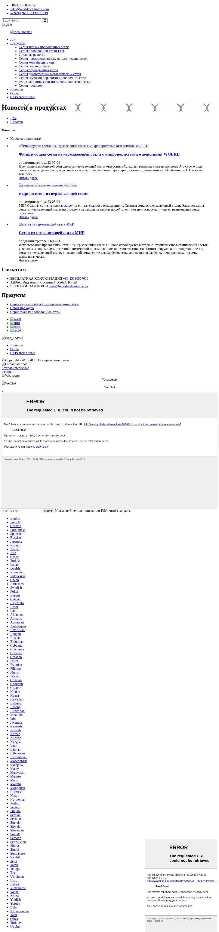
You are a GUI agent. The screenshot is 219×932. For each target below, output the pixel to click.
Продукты (17, 43)
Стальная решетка (32, 54)
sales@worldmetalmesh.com (68, 286)
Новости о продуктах (25, 138)
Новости (16, 89)
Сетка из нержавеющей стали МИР (51, 232)
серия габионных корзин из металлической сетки (55, 81)
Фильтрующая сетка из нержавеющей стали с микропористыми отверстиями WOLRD (99, 154)
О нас (14, 93)
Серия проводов (31, 85)
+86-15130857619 (75, 278)
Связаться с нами (22, 97)
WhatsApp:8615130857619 (29, 13)
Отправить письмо (15, 368)
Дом (13, 39)
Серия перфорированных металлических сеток (53, 58)
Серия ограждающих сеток (38, 70)
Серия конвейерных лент (37, 62)
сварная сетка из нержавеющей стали (54, 193)
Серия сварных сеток (34, 66)
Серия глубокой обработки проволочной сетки (53, 78)
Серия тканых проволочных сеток (44, 47)
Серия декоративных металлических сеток (50, 74)
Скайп (6, 372)
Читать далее (28, 178)
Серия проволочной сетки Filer (41, 51)
